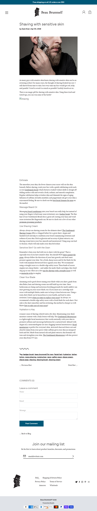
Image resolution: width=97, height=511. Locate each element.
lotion (21, 357)
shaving (32, 360)
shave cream (68, 357)
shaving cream (54, 360)
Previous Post (26, 365)
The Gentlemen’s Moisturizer (54, 335)
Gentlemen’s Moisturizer (67, 316)
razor (49, 357)
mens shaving (30, 357)
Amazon (42, 485)
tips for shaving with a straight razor (56, 270)
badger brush (65, 214)
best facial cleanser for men (63, 200)
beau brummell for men (44, 354)
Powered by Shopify (48, 503)
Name (21, 391)
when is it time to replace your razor (46, 297)
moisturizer (41, 357)
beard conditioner (35, 211)
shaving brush (42, 360)
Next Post (72, 365)
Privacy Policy (40, 481)
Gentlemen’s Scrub (31, 190)
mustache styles (27, 273)
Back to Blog (26, 433)
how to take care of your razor (36, 305)
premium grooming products (30, 222)
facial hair (58, 354)
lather (74, 354)
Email (21, 401)
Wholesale (54, 485)
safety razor (57, 357)
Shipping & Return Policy (52, 477)
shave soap (24, 360)
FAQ (37, 477)
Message (22, 410)
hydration (67, 354)
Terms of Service (56, 481)
